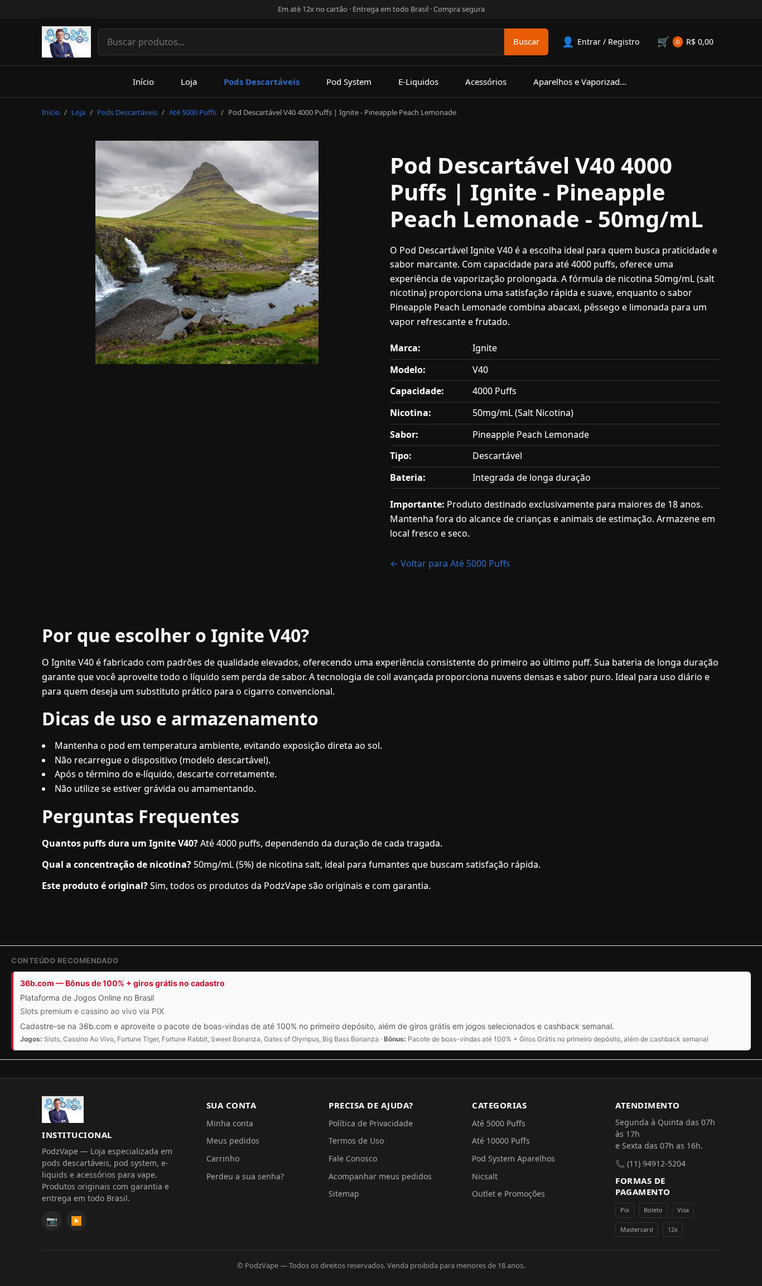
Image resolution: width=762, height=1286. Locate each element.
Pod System (349, 81)
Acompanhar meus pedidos (380, 1176)
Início (143, 81)
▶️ (76, 1221)
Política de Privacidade (371, 1123)
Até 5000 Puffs (192, 112)
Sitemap (344, 1193)
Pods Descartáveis (262, 81)
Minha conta (229, 1123)
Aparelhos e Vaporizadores (584, 81)
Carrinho (222, 1158)
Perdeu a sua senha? (245, 1176)
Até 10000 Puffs (501, 1140)
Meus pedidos (232, 1140)
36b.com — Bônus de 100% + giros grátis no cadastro (122, 983)
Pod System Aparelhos (513, 1158)
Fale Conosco (353, 1158)
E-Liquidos (418, 81)
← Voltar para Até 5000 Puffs (450, 563)
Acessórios (486, 81)
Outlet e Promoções (508, 1193)
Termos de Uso (356, 1140)
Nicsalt (485, 1176)
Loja (189, 81)
